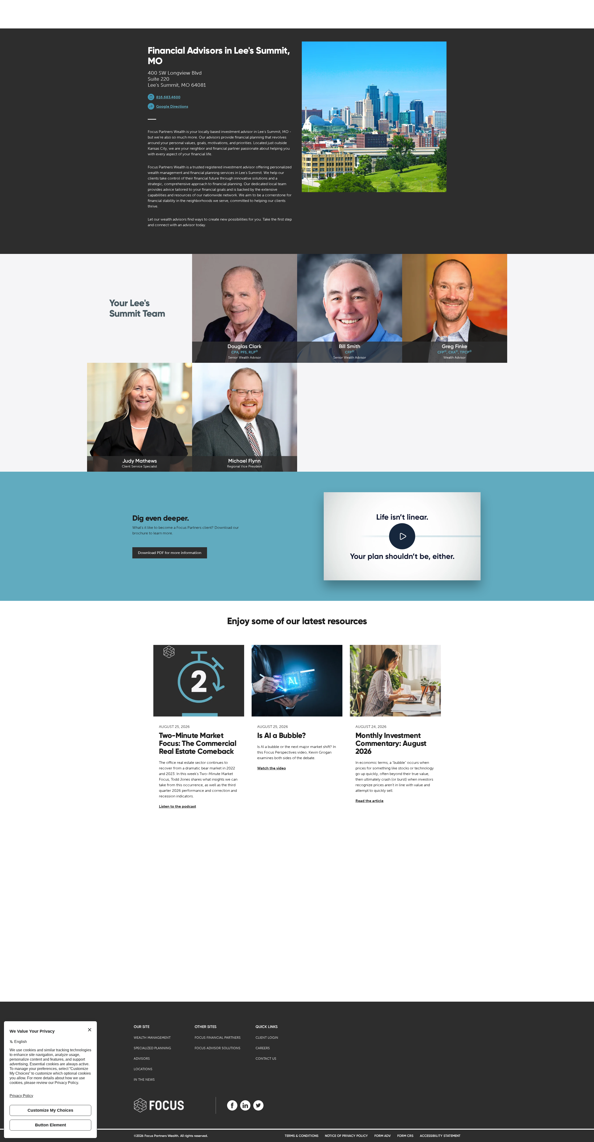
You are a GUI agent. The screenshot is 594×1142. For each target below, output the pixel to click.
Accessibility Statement (440, 1136)
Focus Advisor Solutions (217, 1048)
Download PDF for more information (169, 552)
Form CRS (405, 1136)
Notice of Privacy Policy (346, 1136)
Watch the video (271, 768)
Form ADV (382, 1136)
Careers (263, 1048)
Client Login (267, 1038)
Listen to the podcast (177, 806)
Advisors (142, 1059)
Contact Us (266, 1059)
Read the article (369, 801)
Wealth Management (152, 1038)
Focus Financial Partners (218, 1038)
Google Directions (172, 106)
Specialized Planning (152, 1048)
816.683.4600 (168, 97)
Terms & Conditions (301, 1136)
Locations (143, 1069)
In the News (144, 1080)
